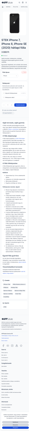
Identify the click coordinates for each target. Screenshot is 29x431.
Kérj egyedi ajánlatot (7, 113)
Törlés (24, 72)
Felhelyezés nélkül (9, 97)
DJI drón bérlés (4, 394)
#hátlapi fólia (14, 287)
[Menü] (26, 2)
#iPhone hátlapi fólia (20, 290)
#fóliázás (6, 287)
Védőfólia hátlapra (25, 6)
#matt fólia (18, 293)
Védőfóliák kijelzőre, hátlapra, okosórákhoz (10, 381)
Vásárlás (4, 370)
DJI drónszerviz (4, 357)
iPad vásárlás (4, 376)
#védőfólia (6, 296)
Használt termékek (5, 383)
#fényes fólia (7, 284)
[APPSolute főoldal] (7, 2)
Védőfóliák (8, 6)
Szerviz (3, 349)
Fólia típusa (5, 72)
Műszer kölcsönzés (5, 397)
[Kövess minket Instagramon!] (12, 346)
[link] (2, 7)
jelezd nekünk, (22, 262)
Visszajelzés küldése (5, 407)
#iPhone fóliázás (8, 290)
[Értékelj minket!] (21, 346)
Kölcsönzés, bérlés (7, 389)
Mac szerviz (4, 355)
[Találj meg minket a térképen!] (17, 346)
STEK (5, 307)
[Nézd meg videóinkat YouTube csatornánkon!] (8, 346)
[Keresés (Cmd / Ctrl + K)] (19, 2)
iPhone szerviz (4, 352)
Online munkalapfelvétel (6, 404)
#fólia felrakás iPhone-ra (19, 284)
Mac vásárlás (4, 378)
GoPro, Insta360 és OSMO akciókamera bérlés (11, 392)
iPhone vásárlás (4, 373)
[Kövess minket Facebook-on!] (3, 346)
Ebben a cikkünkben (13, 129)
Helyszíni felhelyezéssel (15, 93)
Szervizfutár (4, 366)
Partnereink (3, 409)
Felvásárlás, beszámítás (6, 386)
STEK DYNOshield (20, 138)
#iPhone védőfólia (8, 293)
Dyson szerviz (4, 360)
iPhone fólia (15, 6)
